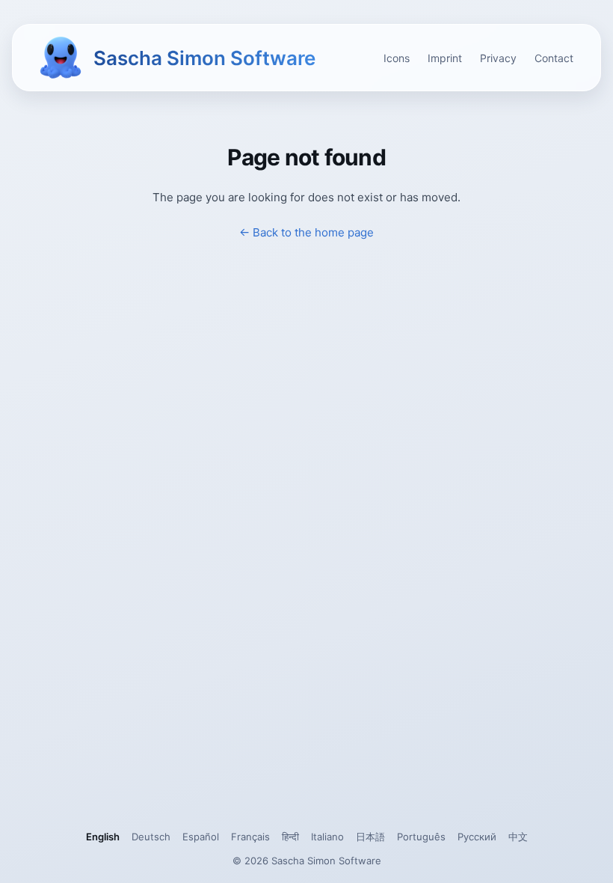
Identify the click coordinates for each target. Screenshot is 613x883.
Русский (477, 837)
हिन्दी (290, 837)
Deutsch (151, 837)
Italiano (327, 837)
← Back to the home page (306, 232)
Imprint (445, 58)
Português (421, 837)
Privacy (498, 58)
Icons (396, 58)
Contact (554, 58)
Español (200, 837)
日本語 (370, 837)
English (103, 837)
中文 (518, 837)
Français (250, 837)
